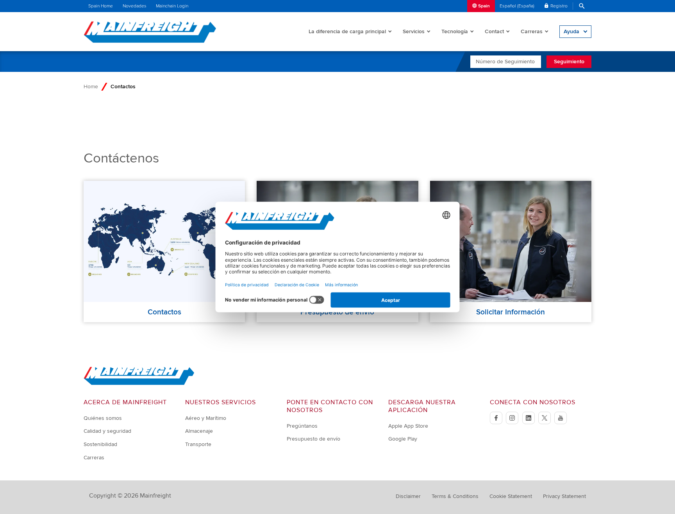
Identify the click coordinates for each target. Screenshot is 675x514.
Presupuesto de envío (313, 438)
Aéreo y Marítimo (205, 418)
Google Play (402, 438)
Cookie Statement (510, 496)
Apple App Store (408, 426)
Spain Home (100, 6)
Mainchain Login (172, 6)
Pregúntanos (302, 426)
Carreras (532, 31)
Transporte (198, 444)
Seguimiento (569, 61)
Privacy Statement (564, 496)
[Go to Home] (139, 383)
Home (91, 86)
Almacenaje (199, 431)
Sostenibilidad (100, 444)
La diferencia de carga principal (347, 31)
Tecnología (454, 31)
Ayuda (571, 31)
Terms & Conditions (455, 496)
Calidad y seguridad (107, 431)
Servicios (414, 31)
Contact (494, 31)
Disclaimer (408, 496)
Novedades (134, 6)
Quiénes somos (103, 418)
